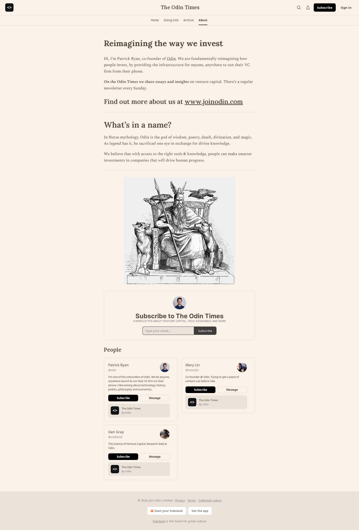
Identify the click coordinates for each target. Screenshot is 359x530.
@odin (112, 370)
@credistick (115, 437)
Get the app (200, 511)
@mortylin (192, 370)
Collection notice (209, 500)
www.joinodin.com (214, 101)
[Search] (299, 7)
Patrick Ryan (118, 364)
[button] (154, 20)
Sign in (346, 7)
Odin (171, 59)
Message (155, 398)
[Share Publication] (308, 7)
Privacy (180, 500)
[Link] (98, 43)
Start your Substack (168, 511)
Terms (191, 500)
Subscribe (324, 7)
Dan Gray (116, 431)
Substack (159, 521)
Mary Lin (193, 364)
